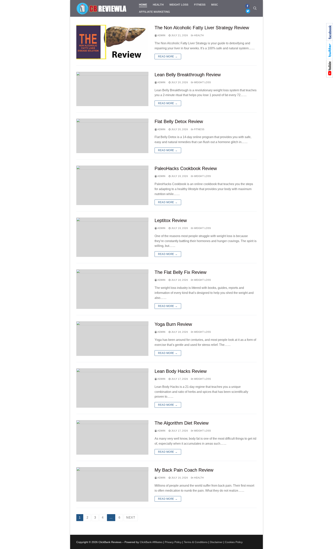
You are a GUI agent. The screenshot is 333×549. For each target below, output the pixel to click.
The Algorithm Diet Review (182, 423)
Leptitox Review (171, 220)
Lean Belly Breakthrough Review (188, 74)
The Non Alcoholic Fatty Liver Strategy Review (202, 27)
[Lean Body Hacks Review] (112, 388)
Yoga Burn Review (173, 324)
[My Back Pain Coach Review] (112, 484)
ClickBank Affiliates (151, 542)
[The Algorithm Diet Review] (112, 437)
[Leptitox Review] (112, 237)
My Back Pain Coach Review (184, 470)
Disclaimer (216, 542)
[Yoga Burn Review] (112, 338)
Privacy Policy (173, 542)
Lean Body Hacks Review (181, 371)
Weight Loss (202, 82)
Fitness (198, 129)
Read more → (168, 56)
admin (161, 35)
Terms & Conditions (196, 542)
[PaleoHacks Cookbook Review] (112, 185)
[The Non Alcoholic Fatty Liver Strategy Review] (112, 42)
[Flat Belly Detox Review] (112, 136)
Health (198, 35)
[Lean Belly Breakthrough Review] (112, 89)
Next (130, 517)
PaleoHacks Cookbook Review (186, 168)
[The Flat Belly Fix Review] (112, 289)
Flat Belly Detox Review (179, 121)
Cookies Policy (234, 542)
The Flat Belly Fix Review (180, 272)
